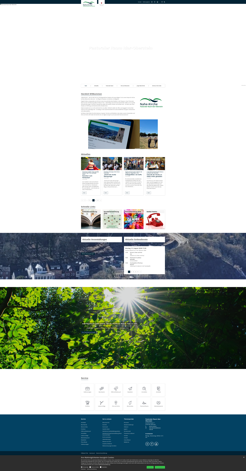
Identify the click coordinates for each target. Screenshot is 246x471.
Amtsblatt (158, 392)
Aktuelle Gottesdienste (136, 239)
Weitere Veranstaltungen (88, 253)
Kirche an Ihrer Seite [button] (156, 85)
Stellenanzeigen (87, 392)
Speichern (150, 467)
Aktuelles (85, 154)
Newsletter (130, 392)
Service (84, 378)
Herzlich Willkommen (91, 94)
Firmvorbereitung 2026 (133, 211)
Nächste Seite (155, 134)
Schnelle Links (88, 207)
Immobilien (144, 392)
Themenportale (129, 419)
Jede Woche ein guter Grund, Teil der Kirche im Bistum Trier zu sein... (110, 324)
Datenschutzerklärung (104, 464)
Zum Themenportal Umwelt (88, 332)
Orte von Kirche (116, 406)
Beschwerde (102, 392)
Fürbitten (87, 406)
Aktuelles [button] (96, 85)
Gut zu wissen (106, 419)
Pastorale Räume (144, 406)
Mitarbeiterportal (158, 406)
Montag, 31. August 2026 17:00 (135, 248)
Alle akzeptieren (160, 467)
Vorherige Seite (90, 134)
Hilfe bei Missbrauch (116, 392)
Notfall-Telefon (152, 211)
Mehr (84, 193)
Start (86, 85)
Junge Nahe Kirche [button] (141, 85)
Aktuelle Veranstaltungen (94, 239)
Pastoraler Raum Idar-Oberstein (153, 420)
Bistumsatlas (130, 406)
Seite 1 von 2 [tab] (122, 148)
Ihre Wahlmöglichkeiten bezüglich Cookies (97, 457)
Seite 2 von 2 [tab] (124, 148)
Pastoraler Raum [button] (109, 85)
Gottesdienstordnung (89, 211)
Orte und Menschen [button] (125, 85)
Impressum (83, 469)
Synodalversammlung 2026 (111, 212)
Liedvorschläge (101, 406)
